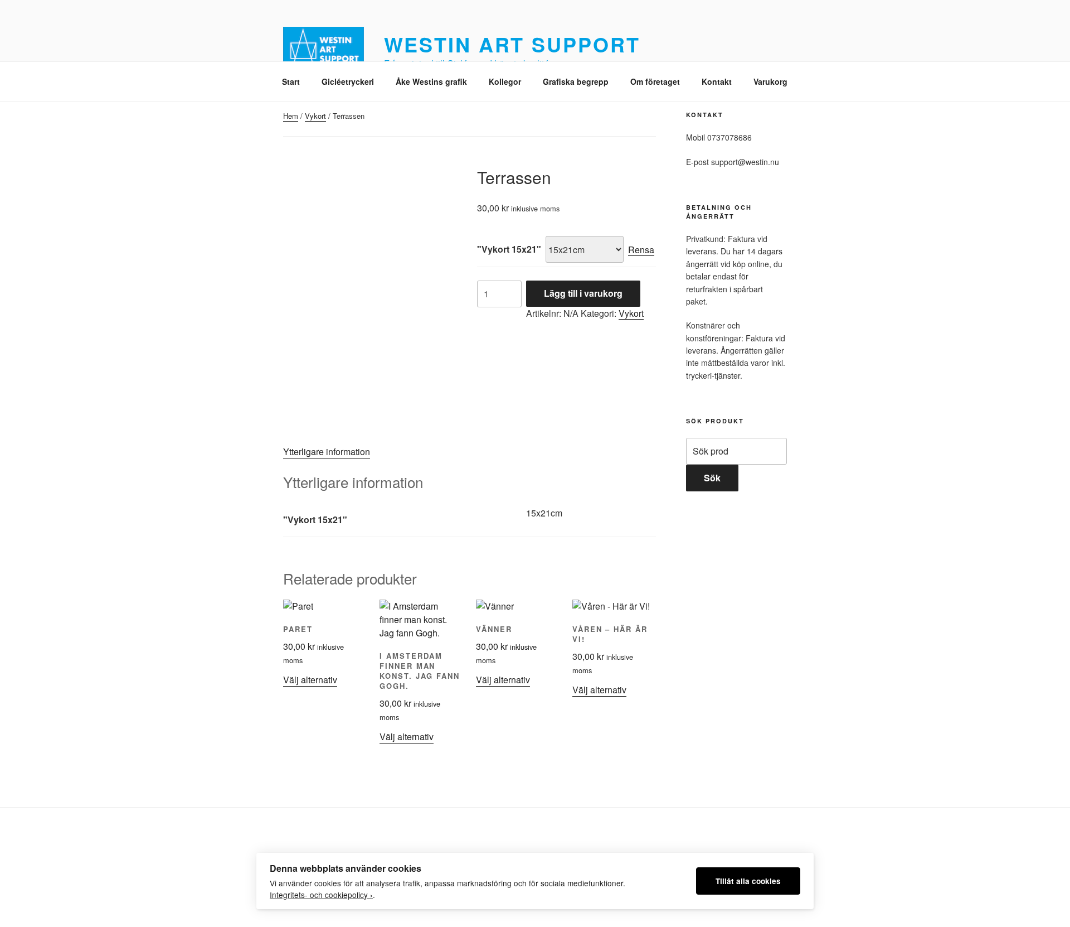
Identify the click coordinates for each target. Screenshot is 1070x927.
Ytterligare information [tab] (326, 451)
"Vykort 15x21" (509, 249)
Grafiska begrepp (576, 81)
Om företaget (655, 81)
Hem (290, 115)
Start (291, 81)
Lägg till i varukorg (583, 293)
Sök (712, 477)
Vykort (315, 115)
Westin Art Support (512, 44)
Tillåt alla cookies (748, 881)
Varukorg (770, 81)
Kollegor (505, 81)
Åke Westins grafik (431, 81)
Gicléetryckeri (348, 81)
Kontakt (717, 81)
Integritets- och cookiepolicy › (321, 894)
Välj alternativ (310, 679)
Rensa (641, 249)
